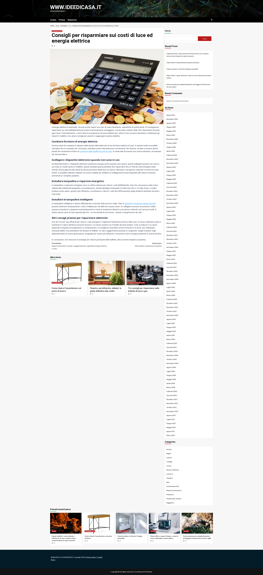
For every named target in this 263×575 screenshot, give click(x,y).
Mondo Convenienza (173, 490)
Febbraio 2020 (171, 299)
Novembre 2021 (172, 239)
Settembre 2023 (172, 163)
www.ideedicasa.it (76, 7)
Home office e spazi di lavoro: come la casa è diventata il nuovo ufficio (188, 77)
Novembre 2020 (172, 275)
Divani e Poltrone (172, 470)
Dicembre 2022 (171, 191)
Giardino (169, 478)
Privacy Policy (91, 557)
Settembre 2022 (172, 203)
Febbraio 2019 (171, 343)
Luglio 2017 (170, 419)
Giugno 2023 (171, 175)
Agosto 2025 (171, 123)
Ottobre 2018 (171, 359)
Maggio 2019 (171, 331)
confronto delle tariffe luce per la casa (96, 151)
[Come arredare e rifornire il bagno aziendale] (131, 523)
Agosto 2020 (171, 283)
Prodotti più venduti (173, 499)
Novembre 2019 (172, 307)
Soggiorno (170, 503)
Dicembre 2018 (171, 351)
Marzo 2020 (170, 295)
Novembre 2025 (172, 119)
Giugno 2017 (171, 423)
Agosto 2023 (171, 167)
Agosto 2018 (171, 367)
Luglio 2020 (170, 287)
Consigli (98, 282)
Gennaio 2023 (171, 187)
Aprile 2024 (170, 151)
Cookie (53, 20)
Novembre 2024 (172, 139)
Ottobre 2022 (171, 199)
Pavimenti (170, 494)
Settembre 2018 (172, 363)
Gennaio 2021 (171, 267)
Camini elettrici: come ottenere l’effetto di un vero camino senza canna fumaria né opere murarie (187, 55)
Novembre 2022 (172, 195)
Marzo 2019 (170, 339)
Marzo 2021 (170, 259)
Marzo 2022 (170, 223)
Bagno (168, 453)
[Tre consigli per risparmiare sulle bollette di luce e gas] (145, 273)
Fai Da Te (169, 474)
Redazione (72, 20)
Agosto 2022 (171, 207)
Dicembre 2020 (171, 271)
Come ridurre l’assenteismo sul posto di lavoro (182, 62)
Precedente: (79, 246)
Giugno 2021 (171, 251)
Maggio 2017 (171, 427)
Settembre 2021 (172, 247)
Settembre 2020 (172, 279)
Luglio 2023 (170, 171)
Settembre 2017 (172, 411)
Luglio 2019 (170, 323)
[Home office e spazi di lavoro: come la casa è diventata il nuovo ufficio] (164, 523)
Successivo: (148, 244)
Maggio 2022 (171, 219)
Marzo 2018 (170, 387)
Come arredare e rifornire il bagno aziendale (182, 69)
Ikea (167, 482)
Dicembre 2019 (171, 303)
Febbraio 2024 (171, 155)
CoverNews (138, 572)
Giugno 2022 (171, 215)
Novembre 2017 (172, 403)
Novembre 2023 (172, 159)
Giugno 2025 (171, 127)
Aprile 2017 (170, 431)
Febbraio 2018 (171, 391)
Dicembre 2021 (171, 235)
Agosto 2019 (171, 319)
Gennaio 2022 (171, 231)
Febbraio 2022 (171, 227)
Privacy (62, 20)
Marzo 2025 (170, 135)
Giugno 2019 (171, 327)
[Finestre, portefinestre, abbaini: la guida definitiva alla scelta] (106, 273)
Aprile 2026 (170, 115)
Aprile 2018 (170, 383)
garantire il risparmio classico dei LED (140, 203)
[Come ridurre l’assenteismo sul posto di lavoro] (68, 273)
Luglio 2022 (170, 211)
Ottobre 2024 (171, 143)
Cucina (168, 466)
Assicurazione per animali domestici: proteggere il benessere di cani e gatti (188, 85)
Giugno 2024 (171, 147)
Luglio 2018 (170, 371)
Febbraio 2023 (171, 183)
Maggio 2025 (171, 131)
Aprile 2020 (170, 291)
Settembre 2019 (172, 315)
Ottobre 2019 (171, 311)
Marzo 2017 (170, 435)
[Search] (211, 20)
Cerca (168, 31)
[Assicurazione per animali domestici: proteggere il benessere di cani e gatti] (197, 523)
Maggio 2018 (171, 379)
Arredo (92, 282)
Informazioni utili (57, 31)
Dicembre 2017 (171, 399)
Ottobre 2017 (171, 407)
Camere (169, 457)
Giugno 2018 (171, 375)
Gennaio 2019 (171, 347)
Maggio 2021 (171, 255)
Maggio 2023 (171, 179)
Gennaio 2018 (171, 395)
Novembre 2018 (172, 355)
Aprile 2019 (170, 335)
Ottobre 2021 (171, 243)
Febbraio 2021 (171, 263)
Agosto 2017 (171, 415)
